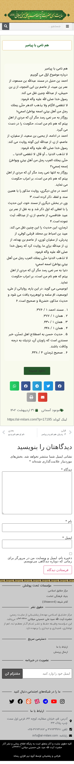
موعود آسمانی (50, 410)
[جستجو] (5, 26)
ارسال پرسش (60, 652)
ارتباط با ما (62, 647)
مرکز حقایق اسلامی (58, 591)
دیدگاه (66, 469)
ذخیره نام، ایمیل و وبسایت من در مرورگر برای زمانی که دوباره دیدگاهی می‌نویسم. (40, 559)
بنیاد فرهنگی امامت (57, 596)
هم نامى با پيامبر (37, 45)
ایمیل (67, 537)
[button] (37, 371)
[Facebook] (20, 701)
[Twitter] (12, 701)
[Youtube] (54, 701)
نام (68, 521)
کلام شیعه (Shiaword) (55, 602)
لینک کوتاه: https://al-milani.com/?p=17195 (37, 419)
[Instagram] (62, 701)
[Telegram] (45, 701)
